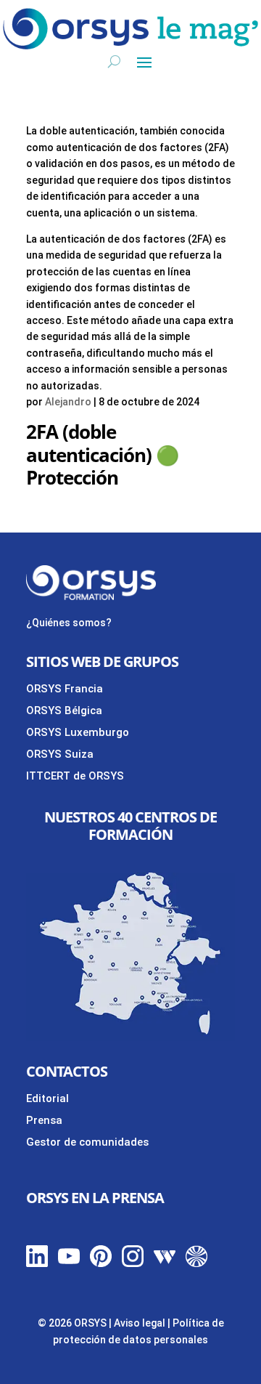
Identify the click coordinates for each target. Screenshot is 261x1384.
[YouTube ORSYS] (69, 1263)
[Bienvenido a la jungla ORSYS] (196, 1263)
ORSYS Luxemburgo (77, 732)
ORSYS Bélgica (64, 710)
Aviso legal (139, 1323)
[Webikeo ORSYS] (164, 1263)
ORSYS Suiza (60, 754)
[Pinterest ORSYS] (101, 1263)
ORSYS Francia (64, 688)
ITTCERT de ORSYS (75, 775)
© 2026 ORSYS (73, 1323)
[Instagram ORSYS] (133, 1263)
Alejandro (68, 402)
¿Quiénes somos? (69, 622)
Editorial (47, 1098)
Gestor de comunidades (87, 1142)
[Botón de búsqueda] (114, 61)
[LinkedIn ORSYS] (37, 1263)
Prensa (44, 1120)
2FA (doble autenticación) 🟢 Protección (102, 454)
